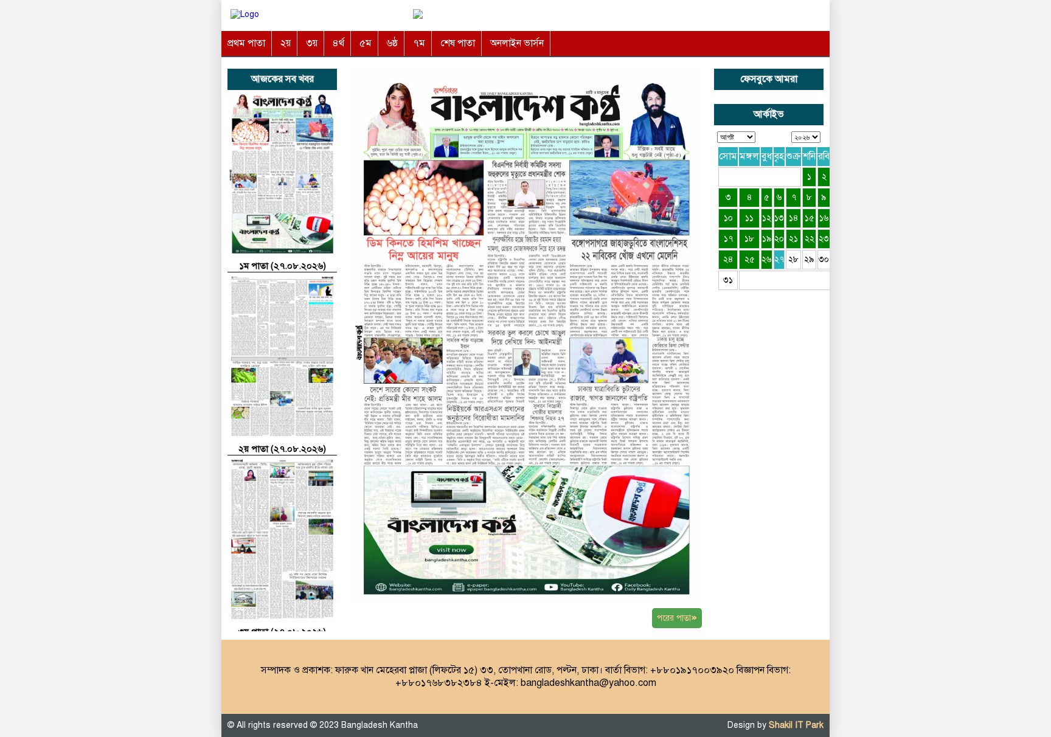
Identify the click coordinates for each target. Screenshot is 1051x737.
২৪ (728, 259)
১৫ (809, 218)
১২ (766, 218)
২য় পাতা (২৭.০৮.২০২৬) (282, 448)
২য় (285, 43)
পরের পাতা (677, 617)
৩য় (311, 43)
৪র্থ (338, 43)
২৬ (766, 259)
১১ (749, 218)
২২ (809, 239)
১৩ (779, 218)
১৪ (794, 218)
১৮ (749, 239)
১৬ (824, 218)
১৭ (728, 239)
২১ (793, 239)
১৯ (767, 239)
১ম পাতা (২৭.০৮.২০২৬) (282, 265)
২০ (779, 239)
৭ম (419, 43)
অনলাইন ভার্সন (517, 43)
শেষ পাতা (457, 43)
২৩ (824, 239)
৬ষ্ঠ (392, 43)
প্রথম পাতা (246, 43)
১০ (728, 218)
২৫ (749, 259)
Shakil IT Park (796, 725)
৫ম (365, 43)
